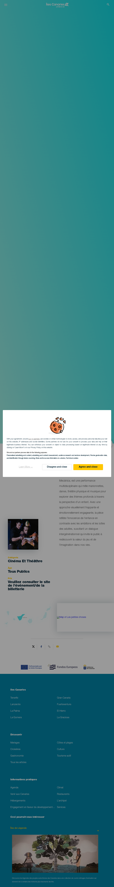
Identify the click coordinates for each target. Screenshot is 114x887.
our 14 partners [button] (34, 439)
